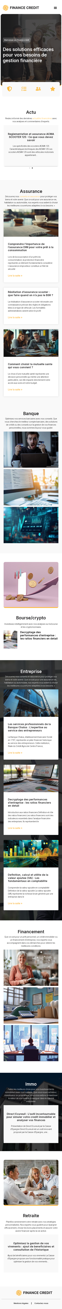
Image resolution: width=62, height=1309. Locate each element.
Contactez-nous (41, 1303)
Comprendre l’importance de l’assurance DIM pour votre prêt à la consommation (30, 247)
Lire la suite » (15, 275)
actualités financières (42, 118)
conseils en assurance (29, 196)
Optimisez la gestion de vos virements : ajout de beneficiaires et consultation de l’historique (31, 1246)
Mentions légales (21, 1303)
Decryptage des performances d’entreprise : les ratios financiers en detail (39, 635)
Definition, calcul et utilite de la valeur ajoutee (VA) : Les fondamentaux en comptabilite (28, 877)
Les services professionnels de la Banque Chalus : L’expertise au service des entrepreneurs (29, 727)
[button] (55, 7)
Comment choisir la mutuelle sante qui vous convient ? (30, 366)
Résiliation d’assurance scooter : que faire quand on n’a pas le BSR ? (30, 293)
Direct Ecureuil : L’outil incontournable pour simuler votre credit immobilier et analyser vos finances (31, 1117)
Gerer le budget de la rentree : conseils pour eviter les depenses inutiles (31, 137)
